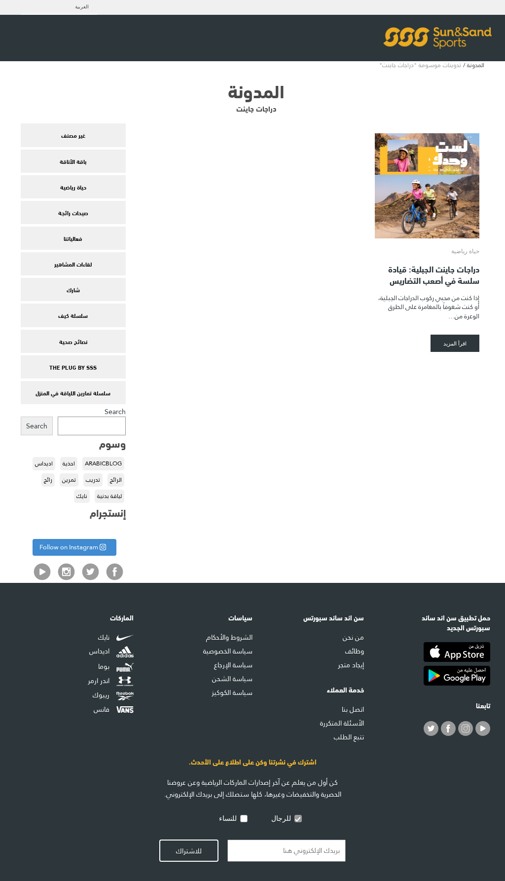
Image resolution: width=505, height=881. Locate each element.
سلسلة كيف (73, 314)
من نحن (353, 637)
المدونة (475, 65)
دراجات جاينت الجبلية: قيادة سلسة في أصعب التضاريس (433, 274)
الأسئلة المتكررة (342, 723)
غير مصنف (73, 134)
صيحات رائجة (73, 212)
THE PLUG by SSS (73, 366)
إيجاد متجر (351, 665)
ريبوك (102, 695)
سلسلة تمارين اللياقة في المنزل (73, 392)
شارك (73, 289)
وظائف (354, 651)
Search (115, 411)
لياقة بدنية (109, 496)
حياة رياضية (73, 186)
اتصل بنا (353, 709)
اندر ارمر (99, 681)
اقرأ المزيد (455, 343)
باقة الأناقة (73, 160)
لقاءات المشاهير (73, 263)
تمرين (69, 479)
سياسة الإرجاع (233, 665)
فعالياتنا (73, 237)
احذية (69, 463)
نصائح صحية (73, 341)
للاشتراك (189, 850)
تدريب (93, 479)
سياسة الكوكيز (232, 692)
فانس (102, 709)
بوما (104, 666)
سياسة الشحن (232, 679)
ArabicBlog (103, 463)
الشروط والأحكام (229, 637)
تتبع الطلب (349, 737)
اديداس (44, 463)
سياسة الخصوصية (227, 651)
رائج (48, 479)
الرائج (116, 479)
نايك (81, 496)
